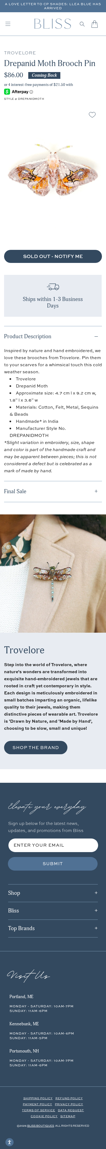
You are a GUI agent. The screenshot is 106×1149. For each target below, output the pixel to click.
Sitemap (67, 1116)
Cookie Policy (44, 1116)
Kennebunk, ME (24, 1024)
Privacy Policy (69, 1104)
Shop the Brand (36, 747)
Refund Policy (69, 1098)
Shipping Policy (38, 1098)
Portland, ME (21, 996)
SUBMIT (53, 864)
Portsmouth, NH (24, 1051)
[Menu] (7, 23)
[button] (82, 24)
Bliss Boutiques (40, 1126)
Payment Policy (37, 1104)
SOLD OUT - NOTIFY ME (53, 256)
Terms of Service (38, 1110)
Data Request (71, 1110)
